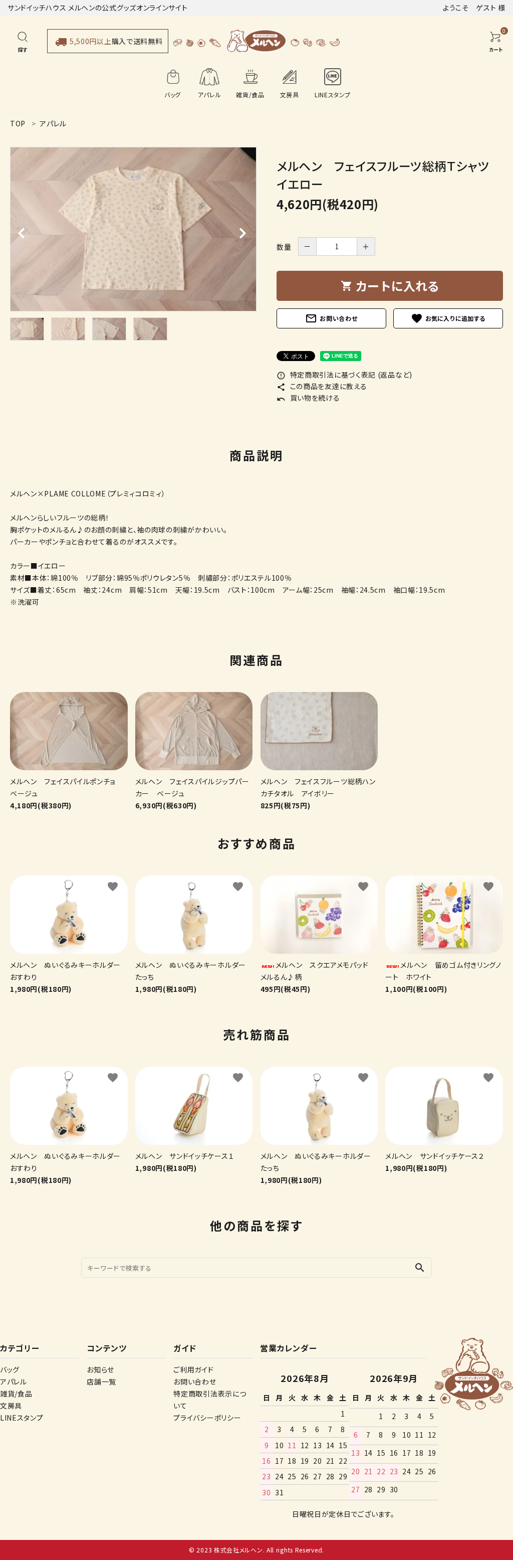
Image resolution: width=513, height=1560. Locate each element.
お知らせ (100, 1369)
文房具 (11, 1406)
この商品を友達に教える (322, 386)
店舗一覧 (101, 1381)
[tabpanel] (133, 229)
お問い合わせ (331, 318)
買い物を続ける (308, 398)
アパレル (13, 1381)
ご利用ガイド (193, 1369)
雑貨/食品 (16, 1394)
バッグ (10, 1369)
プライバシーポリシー (207, 1418)
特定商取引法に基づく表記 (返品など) (344, 375)
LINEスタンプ (22, 1418)
